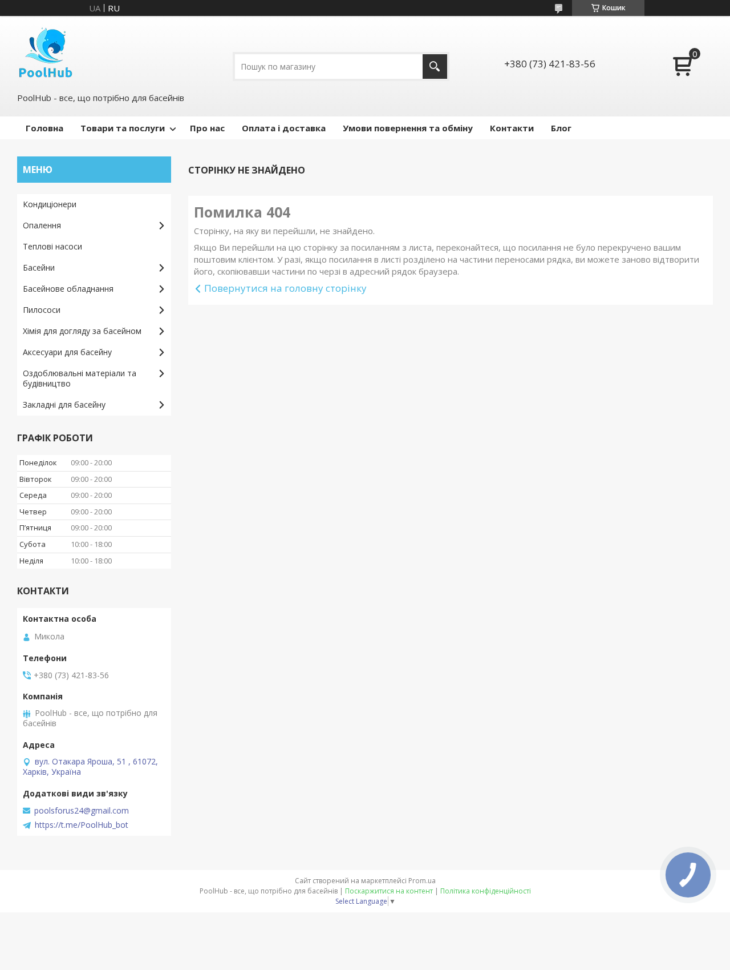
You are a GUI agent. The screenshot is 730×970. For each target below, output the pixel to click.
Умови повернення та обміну (408, 128)
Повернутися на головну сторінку (285, 288)
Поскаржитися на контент (389, 891)
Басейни (39, 267)
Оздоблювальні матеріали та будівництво (79, 378)
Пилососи (41, 309)
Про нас (207, 128)
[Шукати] (435, 66)
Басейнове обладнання (68, 288)
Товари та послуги (122, 128)
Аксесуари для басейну (67, 352)
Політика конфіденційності (485, 891)
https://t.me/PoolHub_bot (81, 825)
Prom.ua (422, 881)
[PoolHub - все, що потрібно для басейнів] (45, 53)
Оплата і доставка (284, 128)
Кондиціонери (49, 204)
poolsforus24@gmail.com (81, 811)
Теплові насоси (52, 246)
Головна (44, 128)
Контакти (512, 128)
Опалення (42, 225)
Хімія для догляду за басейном (82, 330)
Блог (561, 128)
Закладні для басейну (64, 404)
